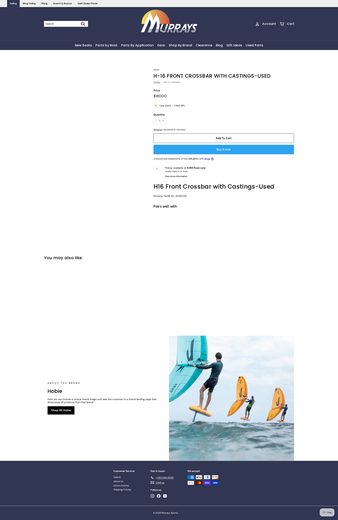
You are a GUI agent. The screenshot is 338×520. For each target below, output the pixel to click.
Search (117, 477)
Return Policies (121, 485)
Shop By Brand (180, 45)
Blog (219, 45)
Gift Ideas (234, 45)
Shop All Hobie (61, 410)
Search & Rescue (62, 3)
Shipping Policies (122, 489)
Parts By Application (137, 45)
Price (157, 90)
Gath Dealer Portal (87, 3)
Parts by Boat (106, 45)
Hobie (157, 82)
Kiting (44, 3)
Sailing (13, 3)
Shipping (158, 129)
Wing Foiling (29, 3)
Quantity (159, 114)
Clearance (204, 45)
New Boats (83, 45)
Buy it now (224, 149)
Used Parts (254, 45)
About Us (118, 481)
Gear (161, 45)
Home (156, 69)
